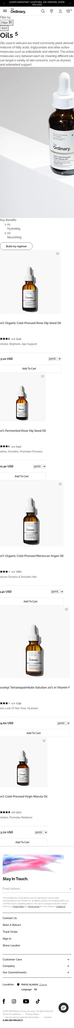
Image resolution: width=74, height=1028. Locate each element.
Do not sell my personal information (22, 1017)
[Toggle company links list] (68, 966)
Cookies (48, 1017)
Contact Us (60, 907)
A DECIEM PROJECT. (13, 1020)
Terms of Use (34, 907)
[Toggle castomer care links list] (68, 959)
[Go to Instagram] (14, 1001)
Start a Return (12, 925)
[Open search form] (43, 11)
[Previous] (4, 3)
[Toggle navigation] (5, 11)
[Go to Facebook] (4, 1001)
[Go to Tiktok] (38, 1001)
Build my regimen (16, 246)
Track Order (10, 931)
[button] (64, 1008)
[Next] (70, 3)
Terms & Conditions (12, 1014)
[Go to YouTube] (26, 1001)
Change (43, 984)
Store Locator (11, 945)
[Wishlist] (57, 252)
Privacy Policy (18, 907)
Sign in (7, 938)
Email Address (11, 888)
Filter (5, 22)
